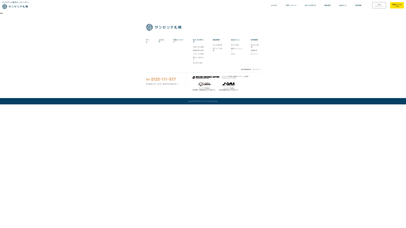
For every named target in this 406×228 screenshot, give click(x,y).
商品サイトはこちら (397, 5)
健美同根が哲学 (198, 50)
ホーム (148, 41)
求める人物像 (255, 46)
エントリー (255, 54)
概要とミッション (236, 49)
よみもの (274, 5)
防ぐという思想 (217, 49)
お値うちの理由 (198, 47)
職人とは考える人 (198, 58)
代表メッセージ (291, 5)
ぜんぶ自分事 (217, 45)
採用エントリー (379, 5)
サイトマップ (256, 69)
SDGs (233, 54)
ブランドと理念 (198, 54)
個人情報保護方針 (246, 69)
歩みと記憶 (235, 45)
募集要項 (254, 50)
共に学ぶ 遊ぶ (198, 63)
